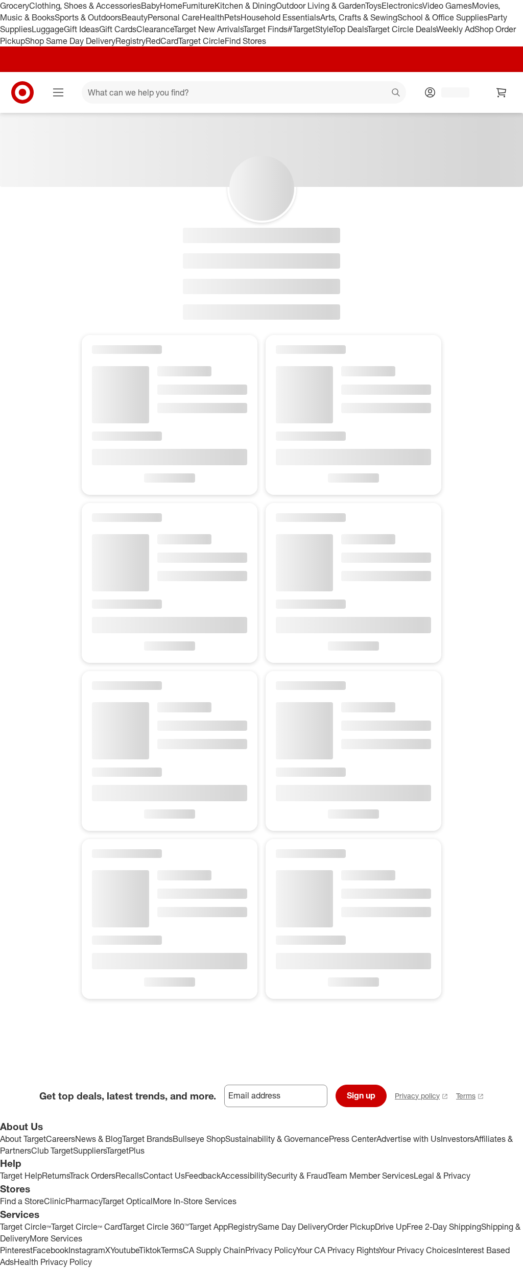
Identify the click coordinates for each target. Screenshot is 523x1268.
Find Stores (245, 41)
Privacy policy (417, 1095)
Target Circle (201, 41)
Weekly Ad (455, 29)
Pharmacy (83, 1201)
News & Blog (98, 1139)
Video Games (447, 6)
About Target (23, 1139)
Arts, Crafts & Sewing (358, 17)
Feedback (203, 1175)
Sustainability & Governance (277, 1139)
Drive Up (391, 1227)
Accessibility (244, 1175)
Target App (208, 1227)
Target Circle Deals (401, 29)
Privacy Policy (270, 1250)
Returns (55, 1175)
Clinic (54, 1201)
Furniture (198, 6)
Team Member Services (370, 1175)
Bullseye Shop (199, 1139)
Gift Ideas (81, 29)
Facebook (50, 1250)
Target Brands (147, 1139)
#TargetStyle (310, 29)
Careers (60, 1139)
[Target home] (22, 92)
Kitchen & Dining (245, 6)
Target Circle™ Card (86, 1227)
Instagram (86, 1250)
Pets (232, 17)
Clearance (155, 29)
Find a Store (22, 1201)
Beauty (135, 17)
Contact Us (164, 1175)
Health (212, 17)
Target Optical (127, 1201)
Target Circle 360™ (155, 1227)
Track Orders (92, 1175)
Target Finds (265, 29)
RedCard (162, 41)
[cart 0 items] (501, 92)
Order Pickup (351, 1227)
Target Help (21, 1175)
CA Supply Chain (214, 1250)
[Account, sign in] (450, 92)
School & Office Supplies (442, 17)
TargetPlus (125, 1150)
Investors (457, 1139)
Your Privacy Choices (418, 1250)
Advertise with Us (408, 1139)
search (396, 93)
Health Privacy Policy (53, 1262)
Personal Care (174, 17)
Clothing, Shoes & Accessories (85, 6)
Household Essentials (280, 17)
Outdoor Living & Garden (320, 6)
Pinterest (16, 1250)
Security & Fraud (297, 1175)
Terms (466, 1095)
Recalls (129, 1175)
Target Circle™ (25, 1227)
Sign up (361, 1095)
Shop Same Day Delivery (70, 41)
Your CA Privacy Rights (337, 1250)
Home (171, 6)
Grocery (14, 6)
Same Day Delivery (292, 1227)
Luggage (48, 29)
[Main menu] (58, 92)
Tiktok (150, 1250)
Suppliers (89, 1150)
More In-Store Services (194, 1201)
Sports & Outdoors (88, 17)
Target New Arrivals (208, 29)
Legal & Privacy (442, 1175)
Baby (150, 6)
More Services (56, 1238)
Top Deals (349, 29)
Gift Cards (117, 29)
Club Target (52, 1150)
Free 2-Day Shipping (444, 1227)
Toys (373, 6)
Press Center (352, 1139)
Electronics (402, 6)
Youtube (124, 1250)
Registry (130, 41)
